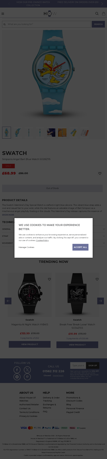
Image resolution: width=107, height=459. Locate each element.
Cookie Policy (42, 240)
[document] (53, 237)
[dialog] (53, 238)
